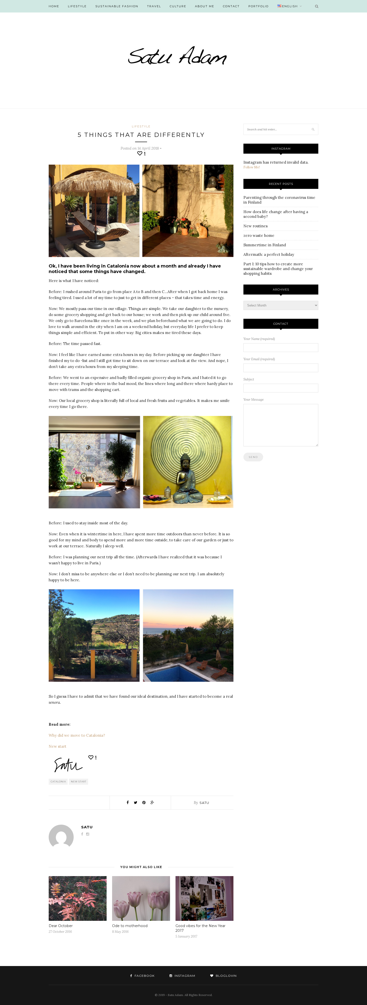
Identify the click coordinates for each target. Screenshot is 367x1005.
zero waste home (258, 235)
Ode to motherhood (130, 926)
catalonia (58, 781)
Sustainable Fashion (116, 6)
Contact (231, 6)
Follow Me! (251, 167)
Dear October (61, 926)
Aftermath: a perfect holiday (268, 254)
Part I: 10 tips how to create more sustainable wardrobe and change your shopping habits (278, 269)
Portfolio (258, 6)
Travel (154, 6)
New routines (255, 226)
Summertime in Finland (264, 245)
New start (57, 746)
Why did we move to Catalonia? (77, 735)
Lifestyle (77, 6)
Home (54, 6)
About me (204, 6)
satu (204, 803)
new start (78, 781)
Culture (178, 6)
